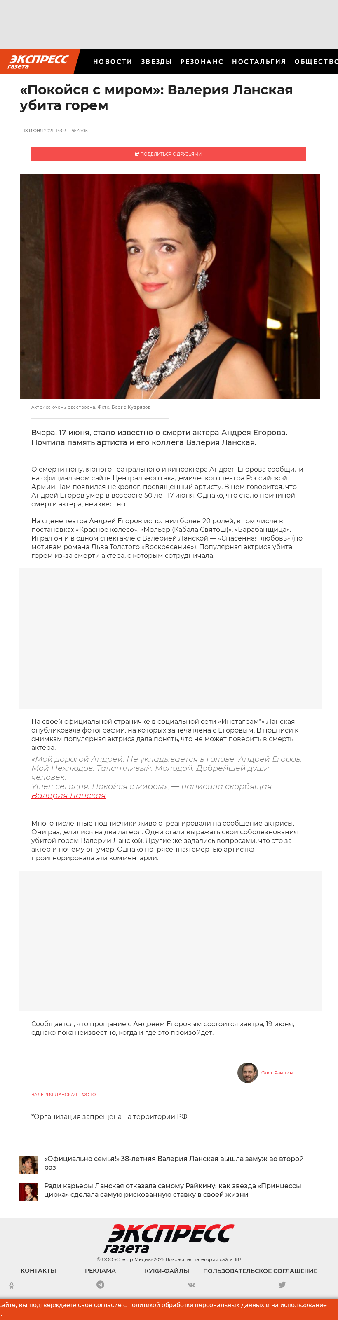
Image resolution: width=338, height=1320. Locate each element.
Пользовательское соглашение (260, 1271)
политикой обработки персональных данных (196, 1304)
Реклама (100, 1270)
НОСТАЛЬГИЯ (259, 62)
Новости (113, 62)
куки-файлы (167, 1271)
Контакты (38, 1270)
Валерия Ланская (68, 795)
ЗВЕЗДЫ (156, 62)
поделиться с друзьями (170, 154)
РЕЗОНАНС (202, 62)
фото (89, 1095)
